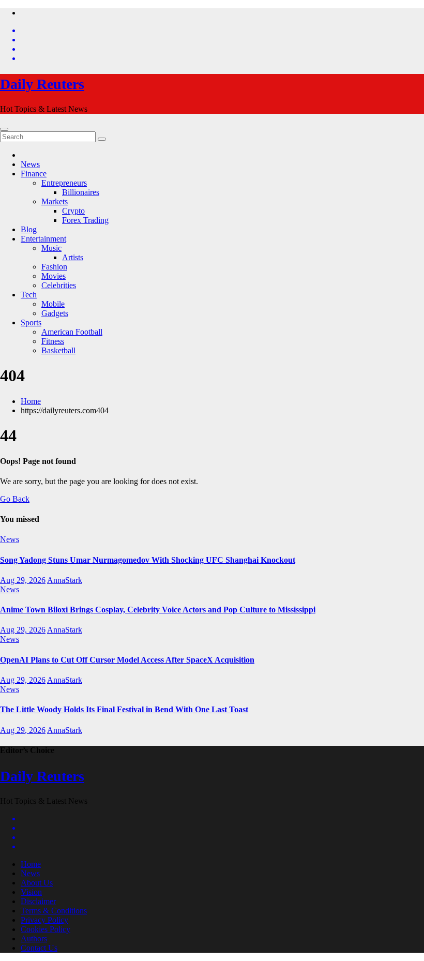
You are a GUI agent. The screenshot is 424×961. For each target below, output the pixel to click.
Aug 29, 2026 (23, 580)
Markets (54, 201)
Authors (34, 938)
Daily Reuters (42, 84)
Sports (31, 322)
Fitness (52, 341)
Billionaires (80, 192)
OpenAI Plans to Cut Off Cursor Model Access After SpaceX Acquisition (127, 659)
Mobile (53, 303)
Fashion (54, 266)
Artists (72, 257)
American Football (71, 331)
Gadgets (54, 313)
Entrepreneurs (64, 182)
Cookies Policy (45, 929)
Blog (29, 229)
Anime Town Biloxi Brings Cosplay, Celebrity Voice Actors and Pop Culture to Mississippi (157, 609)
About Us (37, 882)
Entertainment (43, 238)
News (30, 164)
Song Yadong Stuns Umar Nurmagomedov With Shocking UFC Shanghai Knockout (147, 559)
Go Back (14, 498)
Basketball (58, 350)
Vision (31, 892)
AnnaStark (64, 580)
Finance (34, 173)
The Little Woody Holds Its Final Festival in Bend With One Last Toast (124, 709)
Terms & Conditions (54, 910)
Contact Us (39, 947)
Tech (29, 294)
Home (31, 401)
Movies (53, 276)
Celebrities (58, 285)
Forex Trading (85, 220)
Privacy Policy (44, 919)
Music (51, 248)
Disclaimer (38, 901)
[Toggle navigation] (4, 129)
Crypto (73, 210)
